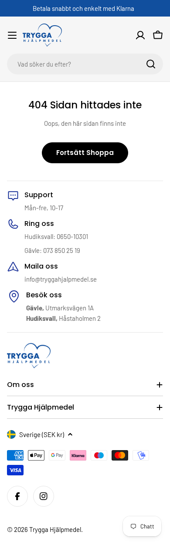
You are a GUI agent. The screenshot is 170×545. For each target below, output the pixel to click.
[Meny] (12, 35)
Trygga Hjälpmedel (55, 529)
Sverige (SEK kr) (41, 434)
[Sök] (151, 64)
